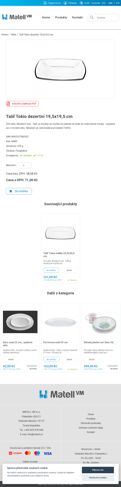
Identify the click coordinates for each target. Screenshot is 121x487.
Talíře (13, 34)
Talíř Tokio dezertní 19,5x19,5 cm (36, 34)
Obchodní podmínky (91, 423)
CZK (110, 3)
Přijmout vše (98, 470)
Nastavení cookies (98, 477)
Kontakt (77, 17)
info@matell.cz (35, 434)
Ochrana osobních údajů (91, 427)
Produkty (61, 17)
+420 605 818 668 (33, 430)
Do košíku (21, 191)
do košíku (51, 270)
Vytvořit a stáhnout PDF (24, 103)
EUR (118, 3)
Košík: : (95, 3)
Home (46, 17)
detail (69, 270)
